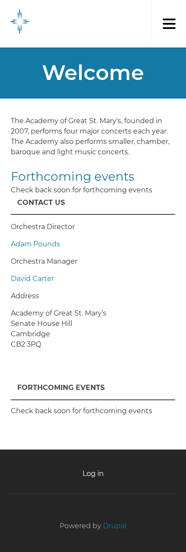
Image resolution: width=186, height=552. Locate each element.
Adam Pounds (35, 244)
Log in (93, 473)
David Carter (32, 278)
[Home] (17, 21)
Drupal (114, 526)
